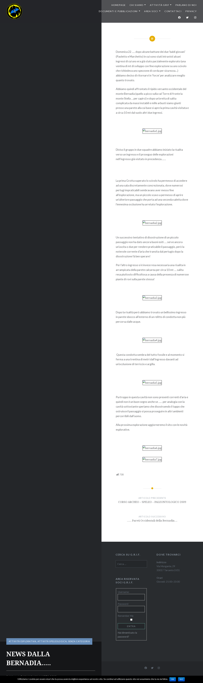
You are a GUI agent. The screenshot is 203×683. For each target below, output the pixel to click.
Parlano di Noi (186, 5)
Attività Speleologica (52, 641)
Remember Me (125, 615)
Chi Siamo (137, 5)
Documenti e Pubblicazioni (118, 11)
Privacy (191, 11)
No (181, 679)
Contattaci (173, 11)
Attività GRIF (159, 5)
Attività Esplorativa (22, 641)
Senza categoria (79, 641)
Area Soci (151, 11)
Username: (123, 591)
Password (123, 603)
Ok (172, 679)
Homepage (118, 5)
